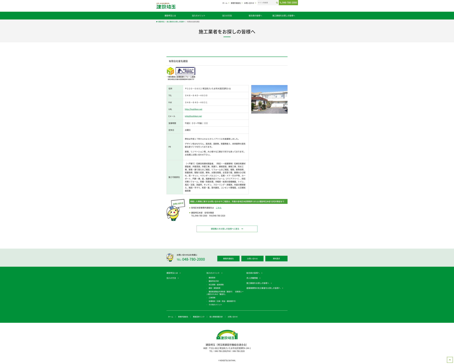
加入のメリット (198, 15)
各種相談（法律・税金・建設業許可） (223, 301)
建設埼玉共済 (214, 281)
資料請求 (276, 258)
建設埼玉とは (170, 15)
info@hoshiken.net (193, 116)
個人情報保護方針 (216, 316)
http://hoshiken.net (193, 109)
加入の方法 (227, 15)
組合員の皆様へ (255, 15)
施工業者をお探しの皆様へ (283, 15)
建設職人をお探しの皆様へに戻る (225, 228)
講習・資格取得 (214, 288)
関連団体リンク (199, 316)
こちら (218, 207)
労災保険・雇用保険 (216, 284)
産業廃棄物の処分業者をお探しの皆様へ (263, 288)
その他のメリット (215, 304)
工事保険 (212, 297)
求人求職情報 (252, 277)
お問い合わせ (249, 3)
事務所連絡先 (236, 3)
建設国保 (212, 277)
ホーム (224, 3)
